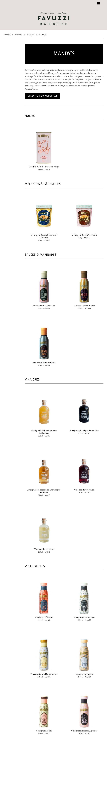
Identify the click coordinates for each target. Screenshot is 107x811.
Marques (31, 34)
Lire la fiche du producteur (42, 96)
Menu (98, 2)
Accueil (7, 34)
